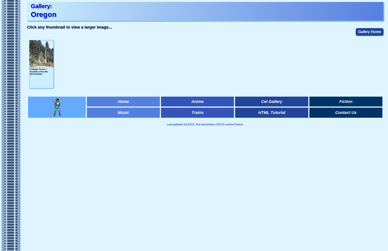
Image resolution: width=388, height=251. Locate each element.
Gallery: (41, 6)
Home (123, 101)
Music (123, 112)
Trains (198, 112)
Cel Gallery (271, 101)
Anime (197, 101)
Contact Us (346, 112)
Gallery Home (369, 32)
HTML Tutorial (271, 112)
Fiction (346, 101)
